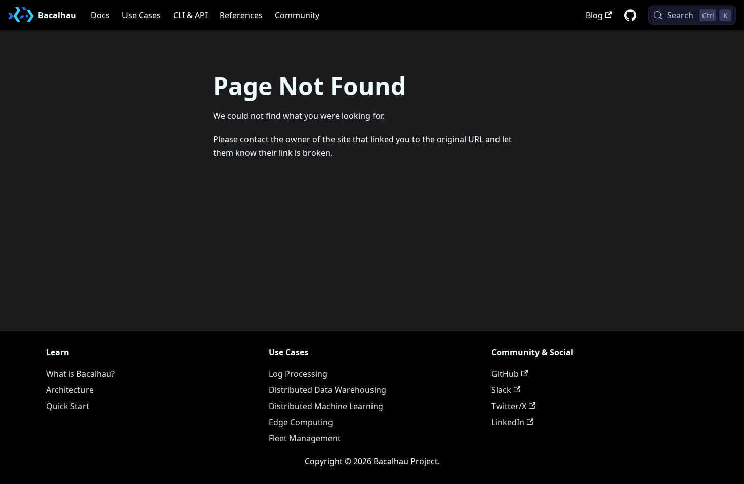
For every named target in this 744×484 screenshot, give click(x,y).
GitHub (505, 373)
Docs (100, 15)
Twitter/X (508, 406)
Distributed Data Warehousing (327, 389)
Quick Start (67, 406)
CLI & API (190, 15)
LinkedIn (507, 422)
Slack (501, 389)
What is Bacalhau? (80, 373)
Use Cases (141, 15)
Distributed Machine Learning (326, 406)
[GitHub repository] (630, 15)
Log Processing (298, 373)
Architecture (70, 389)
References (241, 15)
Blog (594, 15)
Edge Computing (301, 422)
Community (297, 15)
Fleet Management (305, 438)
